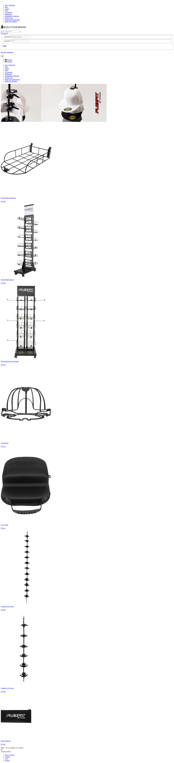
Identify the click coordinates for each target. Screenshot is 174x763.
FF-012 (3, 446)
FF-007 (3, 744)
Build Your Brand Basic (12, 20)
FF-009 (3, 610)
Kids (6, 11)
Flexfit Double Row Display (10, 361)
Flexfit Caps (9, 18)
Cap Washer (5, 443)
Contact (7, 757)
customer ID (8, 37)
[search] (20, 31)
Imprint (7, 760)
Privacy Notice (9, 755)
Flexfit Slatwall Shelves (8, 198)
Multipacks (8, 14)
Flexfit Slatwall (5, 741)
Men (6, 7)
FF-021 (3, 365)
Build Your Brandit (11, 21)
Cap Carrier (4, 525)
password (7, 41)
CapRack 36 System (7, 606)
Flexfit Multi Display (7, 280)
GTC (6, 758)
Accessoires (8, 12)
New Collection (10, 5)
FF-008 (3, 691)
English (9, 62)
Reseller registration (7, 52)
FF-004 (3, 201)
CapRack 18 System (7, 688)
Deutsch (9, 60)
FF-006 (3, 283)
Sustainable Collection (12, 16)
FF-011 (3, 528)
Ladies (7, 9)
